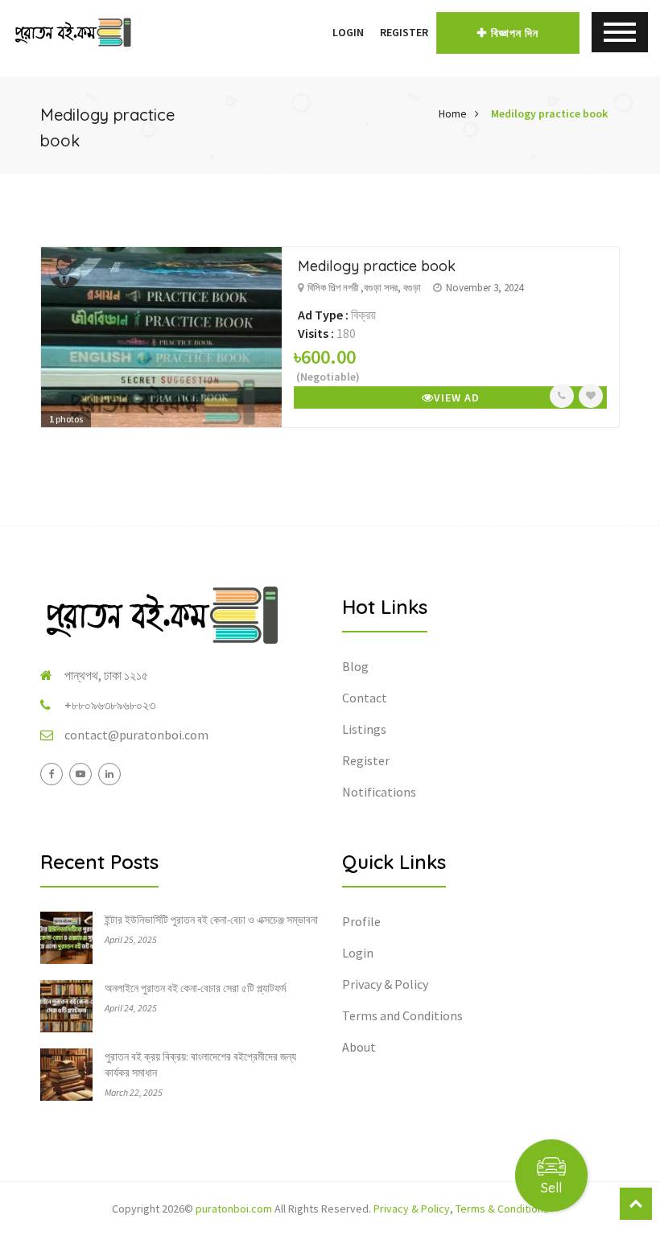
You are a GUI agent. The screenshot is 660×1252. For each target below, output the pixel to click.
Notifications (379, 792)
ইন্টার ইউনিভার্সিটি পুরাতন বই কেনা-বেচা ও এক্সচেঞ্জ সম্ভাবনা (211, 919)
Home (453, 113)
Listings (364, 729)
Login (348, 32)
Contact (364, 698)
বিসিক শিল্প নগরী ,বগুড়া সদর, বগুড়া (364, 287)
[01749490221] (562, 396)
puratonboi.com (234, 1208)
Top (636, 1204)
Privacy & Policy (385, 984)
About (359, 1047)
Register (404, 32)
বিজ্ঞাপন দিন (514, 33)
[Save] (591, 396)
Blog (355, 666)
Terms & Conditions (502, 1208)
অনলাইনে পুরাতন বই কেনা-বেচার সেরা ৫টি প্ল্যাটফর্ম (195, 988)
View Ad (457, 397)
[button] (316, 32)
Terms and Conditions (402, 1015)
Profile (361, 921)
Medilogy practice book (549, 113)
